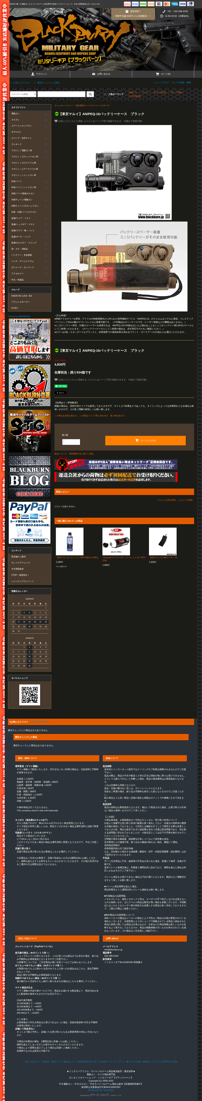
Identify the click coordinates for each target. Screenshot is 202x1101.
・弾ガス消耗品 (159, 92)
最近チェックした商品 (48, 82)
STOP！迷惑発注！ (20, 575)
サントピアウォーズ (20, 563)
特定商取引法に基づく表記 (81, 453)
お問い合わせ (103, 74)
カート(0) (165, 74)
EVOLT (14, 308)
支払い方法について (34, 1062)
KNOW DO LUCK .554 (21, 296)
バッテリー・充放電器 (73, 105)
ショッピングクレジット (22, 581)
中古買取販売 (17, 569)
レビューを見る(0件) (166, 500)
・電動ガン (132, 92)
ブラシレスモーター (20, 302)
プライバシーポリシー (116, 1062)
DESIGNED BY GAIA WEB (101, 1090)
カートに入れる (148, 440)
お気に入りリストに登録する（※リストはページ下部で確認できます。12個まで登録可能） (103, 379)
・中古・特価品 (175, 92)
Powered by (84, 1095)
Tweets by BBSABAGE (19, 316)
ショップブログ (161, 82)
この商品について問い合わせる (93, 415)
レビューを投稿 (185, 500)
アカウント (41, 74)
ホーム (57, 105)
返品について (60, 453)
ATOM (174, 1062)
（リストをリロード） (39, 722)
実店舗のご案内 (18, 557)
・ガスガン (144, 92)
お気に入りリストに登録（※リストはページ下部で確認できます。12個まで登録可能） (101, 120)
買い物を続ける (117, 415)
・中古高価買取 (134, 96)
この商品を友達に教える (65, 415)
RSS (167, 1062)
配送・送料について (54, 1062)
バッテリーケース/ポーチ (97, 105)
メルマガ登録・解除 (181, 82)
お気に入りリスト (21, 82)
